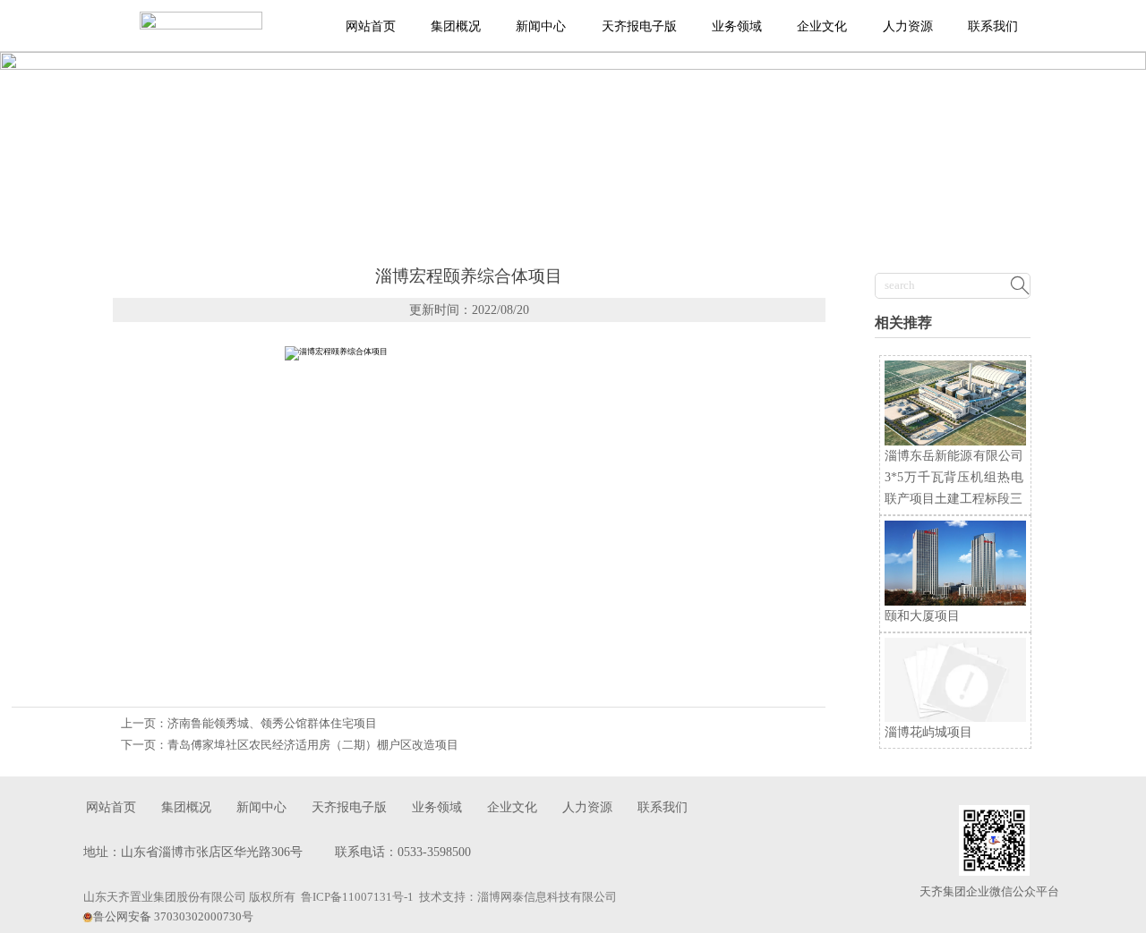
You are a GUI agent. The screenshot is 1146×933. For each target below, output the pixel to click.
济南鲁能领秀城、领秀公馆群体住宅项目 (272, 723)
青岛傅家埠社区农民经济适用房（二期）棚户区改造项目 (312, 745)
